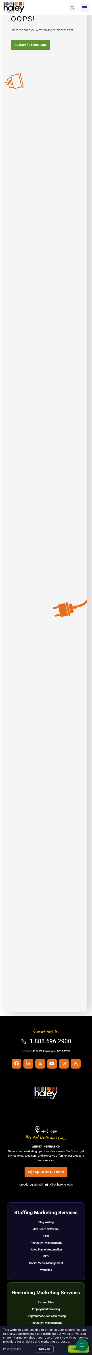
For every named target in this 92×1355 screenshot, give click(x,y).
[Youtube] (52, 1064)
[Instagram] (64, 1064)
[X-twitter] (40, 1064)
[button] (72, 8)
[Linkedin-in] (28, 1064)
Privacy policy (12, 1349)
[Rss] (76, 1064)
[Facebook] (16, 1064)
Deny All (44, 1349)
